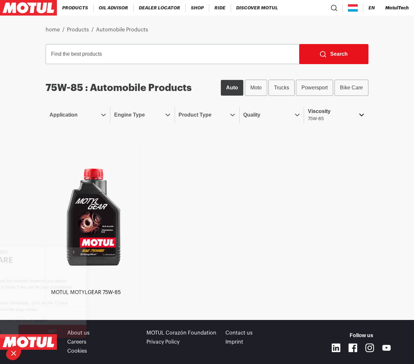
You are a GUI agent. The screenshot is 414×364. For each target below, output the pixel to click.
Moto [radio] (256, 87)
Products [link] (78, 29)
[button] (13, 353)
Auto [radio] (232, 87)
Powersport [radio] (314, 87)
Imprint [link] (234, 342)
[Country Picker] (353, 8)
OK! (105, 331)
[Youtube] (386, 347)
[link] (197, 8)
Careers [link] (76, 342)
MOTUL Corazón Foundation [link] (181, 333)
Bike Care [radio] (351, 87)
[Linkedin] (336, 347)
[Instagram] (369, 347)
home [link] (53, 29)
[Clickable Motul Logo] (28, 8)
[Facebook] (352, 347)
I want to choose (37, 331)
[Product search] (334, 8)
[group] (294, 88)
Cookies (77, 351)
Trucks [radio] (281, 87)
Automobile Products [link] (122, 29)
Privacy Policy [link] (163, 342)
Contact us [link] (239, 333)
